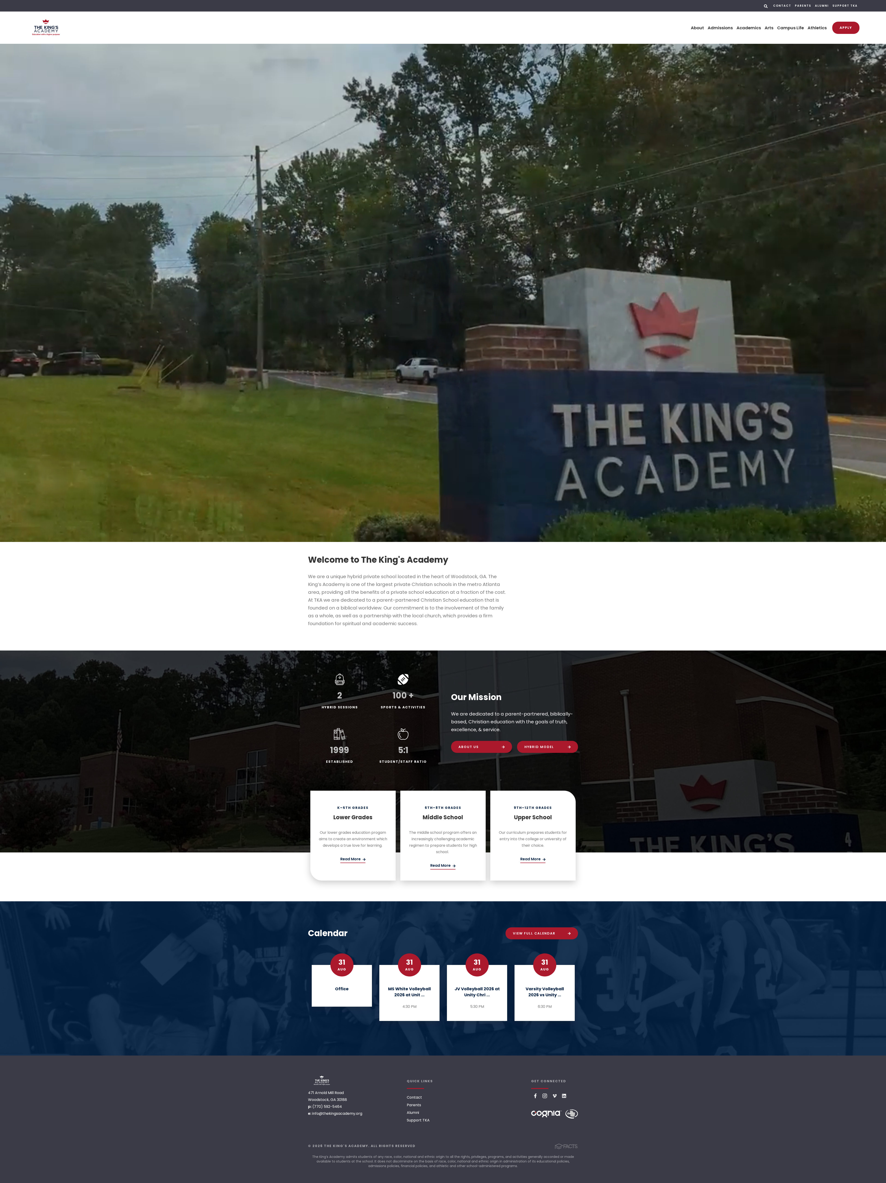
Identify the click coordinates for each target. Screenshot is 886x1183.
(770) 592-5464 (327, 1106)
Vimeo (555, 1096)
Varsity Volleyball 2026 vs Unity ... (545, 992)
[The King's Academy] (322, 1080)
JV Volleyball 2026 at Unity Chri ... (477, 992)
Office (342, 989)
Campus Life (790, 28)
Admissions (720, 28)
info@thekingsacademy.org (337, 1113)
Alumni (822, 6)
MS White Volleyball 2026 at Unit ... (409, 992)
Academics (748, 28)
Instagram (544, 1096)
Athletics (817, 28)
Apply (846, 27)
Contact (782, 6)
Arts (769, 28)
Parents (803, 6)
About (697, 28)
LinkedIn (564, 1096)
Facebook (535, 1096)
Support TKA (845, 6)
